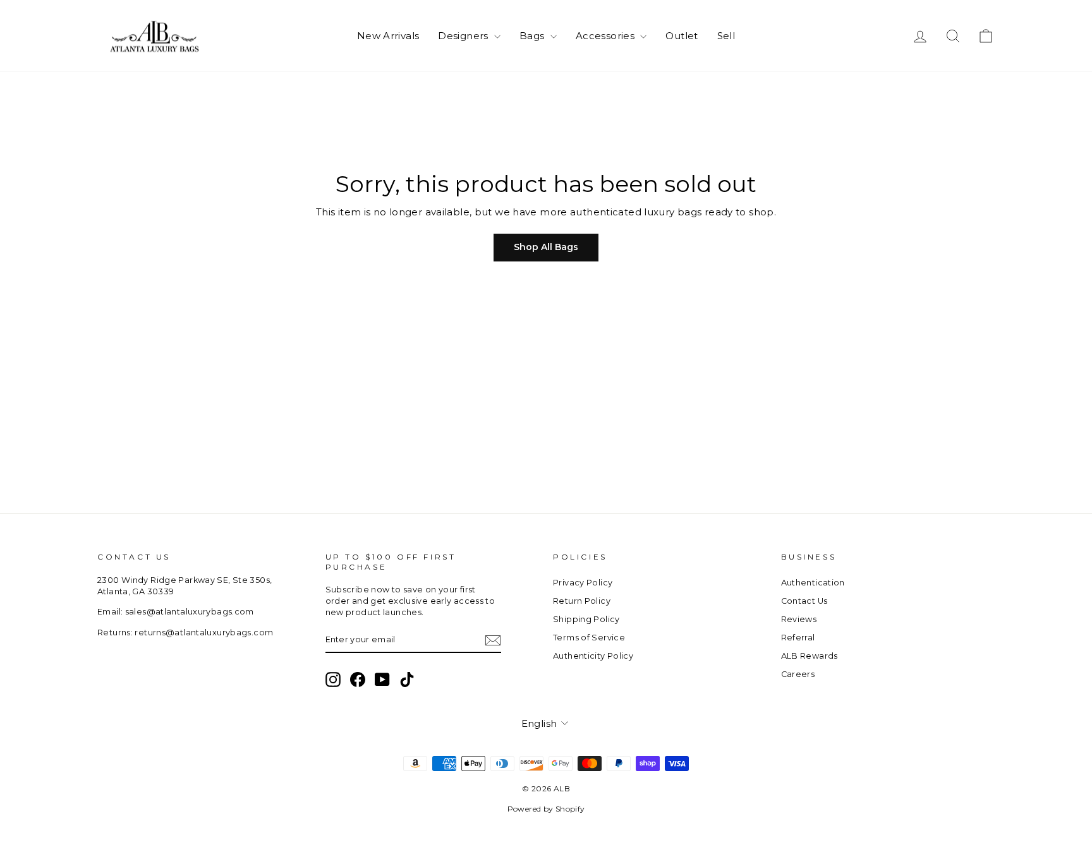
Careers (798, 674)
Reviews (799, 619)
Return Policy (581, 601)
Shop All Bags (546, 247)
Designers (464, 36)
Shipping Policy (586, 619)
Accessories (607, 36)
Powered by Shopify (546, 808)
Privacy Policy (582, 582)
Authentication (813, 582)
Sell (726, 36)
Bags (533, 36)
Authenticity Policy (593, 656)
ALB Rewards (809, 656)
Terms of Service (589, 637)
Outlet (681, 36)
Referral (798, 637)
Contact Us (804, 601)
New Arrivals (388, 36)
